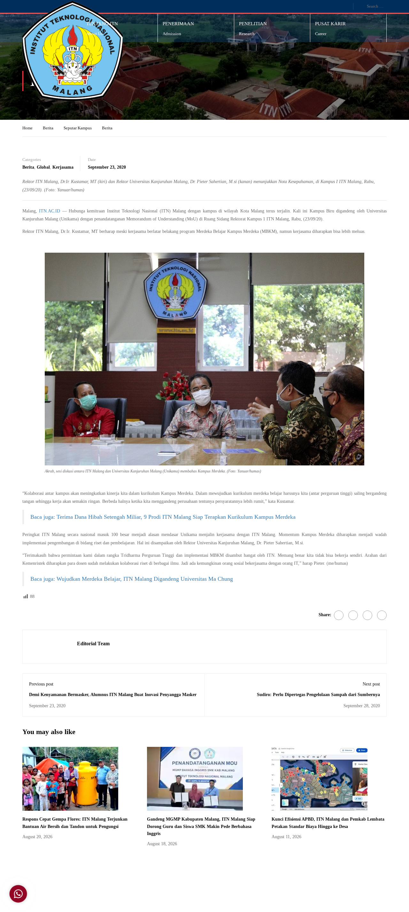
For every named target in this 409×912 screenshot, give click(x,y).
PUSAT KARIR (330, 23)
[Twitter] (353, 615)
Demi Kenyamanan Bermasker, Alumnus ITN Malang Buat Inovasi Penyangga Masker (113, 694)
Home (27, 128)
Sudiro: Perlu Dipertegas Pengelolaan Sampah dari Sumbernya (318, 694)
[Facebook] (338, 615)
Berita (48, 128)
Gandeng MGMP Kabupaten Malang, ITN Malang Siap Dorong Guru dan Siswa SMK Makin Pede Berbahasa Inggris (201, 826)
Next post (371, 684)
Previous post (41, 684)
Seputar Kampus (78, 128)
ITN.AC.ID (49, 211)
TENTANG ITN (102, 23)
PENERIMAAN (178, 23)
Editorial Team (93, 643)
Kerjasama (62, 167)
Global (43, 167)
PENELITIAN (253, 23)
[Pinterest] (367, 615)
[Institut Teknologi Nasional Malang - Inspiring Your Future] (72, 51)
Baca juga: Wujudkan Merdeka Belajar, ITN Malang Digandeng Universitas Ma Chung (131, 579)
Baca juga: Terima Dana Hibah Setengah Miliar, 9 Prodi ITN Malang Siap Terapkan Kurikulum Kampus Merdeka (163, 517)
